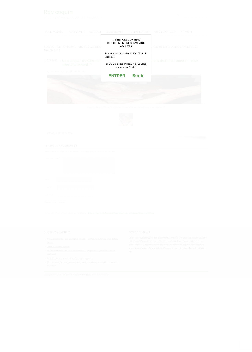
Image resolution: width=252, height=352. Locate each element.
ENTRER (117, 75)
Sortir (138, 75)
